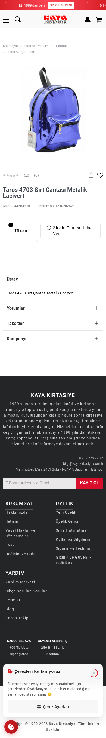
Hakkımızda (16, 512)
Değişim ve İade (20, 554)
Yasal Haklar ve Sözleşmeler (20, 533)
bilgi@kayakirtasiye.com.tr (83, 464)
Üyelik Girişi (67, 521)
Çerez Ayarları (56, 706)
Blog (9, 609)
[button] (11, 727)
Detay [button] (12, 279)
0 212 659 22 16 (91, 458)
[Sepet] (99, 20)
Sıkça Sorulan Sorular (26, 591)
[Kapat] (93, 673)
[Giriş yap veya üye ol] (86, 19)
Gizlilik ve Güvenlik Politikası (74, 560)
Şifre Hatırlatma (71, 530)
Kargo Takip (17, 618)
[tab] (53, 279)
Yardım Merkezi (20, 582)
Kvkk (10, 545)
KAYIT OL (89, 482)
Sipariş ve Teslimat (74, 548)
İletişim (12, 521)
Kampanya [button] (17, 338)
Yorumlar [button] (16, 308)
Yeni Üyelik (66, 512)
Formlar (13, 600)
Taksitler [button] (15, 323)
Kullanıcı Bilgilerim (73, 539)
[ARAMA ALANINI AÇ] (17, 19)
